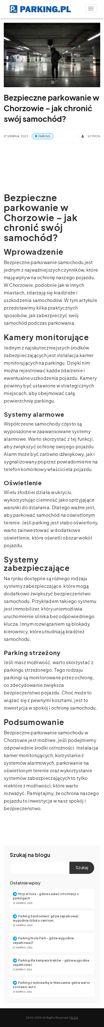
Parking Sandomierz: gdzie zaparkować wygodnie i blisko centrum (46, 918)
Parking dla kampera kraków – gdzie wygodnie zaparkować (51, 963)
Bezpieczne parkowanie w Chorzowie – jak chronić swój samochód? (51, 108)
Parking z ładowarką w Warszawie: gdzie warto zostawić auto (51, 985)
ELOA (74, 1017)
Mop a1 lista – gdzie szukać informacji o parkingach (46, 896)
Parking (44, 136)
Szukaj (18, 854)
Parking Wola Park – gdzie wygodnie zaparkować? (43, 940)
